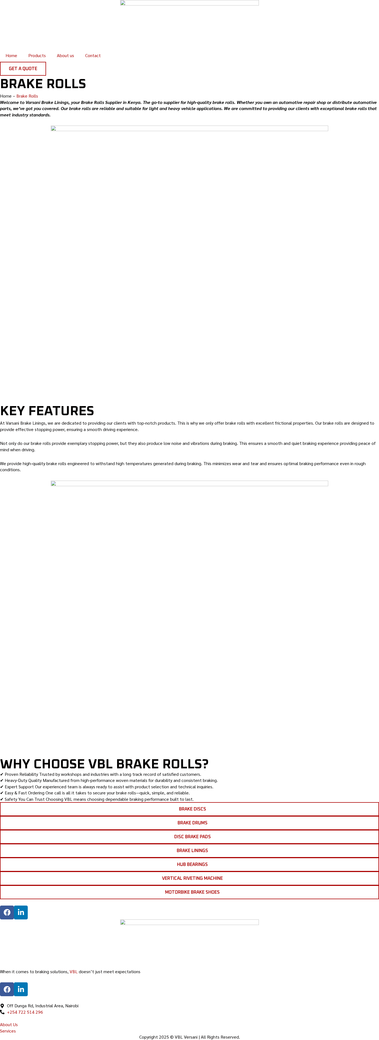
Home (11, 55)
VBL (74, 971)
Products (37, 55)
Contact (93, 55)
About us (65, 55)
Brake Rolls (27, 96)
